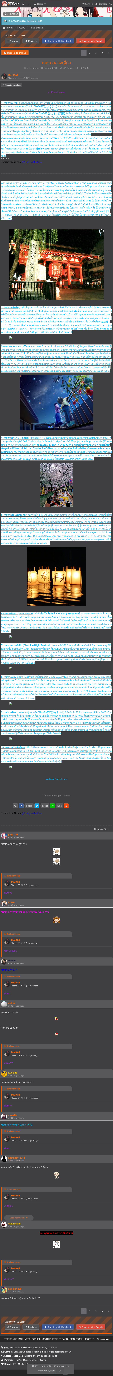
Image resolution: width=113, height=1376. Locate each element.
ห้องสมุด (13, 14)
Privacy (43, 1347)
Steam (36, 1355)
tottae (11, 902)
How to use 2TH (18, 1347)
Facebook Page (49, 1355)
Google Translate (13, 84)
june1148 (13, 834)
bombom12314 (16, 1157)
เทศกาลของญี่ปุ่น (56, 63)
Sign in (88, 4)
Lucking (12, 1072)
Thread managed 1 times (56, 795)
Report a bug (39, 1351)
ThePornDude (21, 1360)
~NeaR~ (12, 1115)
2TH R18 (52, 1347)
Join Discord (25, 1355)
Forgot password (55, 1351)
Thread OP (24, 885)
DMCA (68, 1351)
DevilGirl (13, 75)
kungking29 (14, 1288)
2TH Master (19, 1364)
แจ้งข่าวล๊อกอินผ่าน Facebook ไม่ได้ (25, 21)
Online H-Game (38, 1360)
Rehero (12, 960)
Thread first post (23, 78)
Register (102, 4)
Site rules (33, 1347)
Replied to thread (16, 52)
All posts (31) (101, 829)
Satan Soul (14, 1223)
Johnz (11, 1003)
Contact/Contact (22, 1351)
